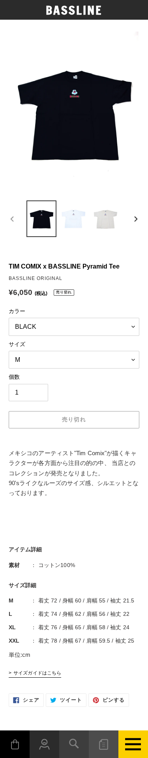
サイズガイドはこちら (37, 673)
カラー (17, 311)
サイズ (17, 344)
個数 (14, 377)
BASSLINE (74, 10)
